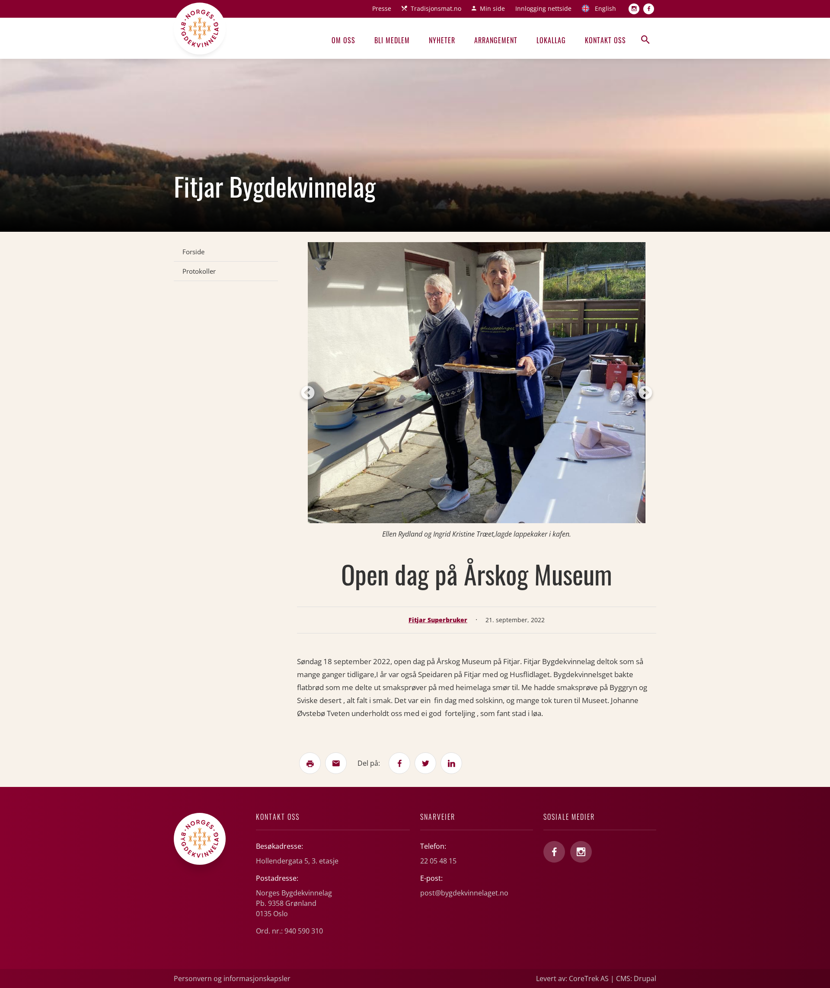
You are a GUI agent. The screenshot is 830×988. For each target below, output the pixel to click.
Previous (308, 393)
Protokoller (199, 271)
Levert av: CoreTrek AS (572, 978)
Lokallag (551, 40)
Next (645, 393)
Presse (381, 8)
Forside (193, 251)
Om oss (343, 40)
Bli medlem (392, 40)
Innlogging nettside (543, 8)
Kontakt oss (605, 40)
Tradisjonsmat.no (436, 8)
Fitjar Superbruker (438, 620)
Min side (492, 8)
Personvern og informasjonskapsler (232, 978)
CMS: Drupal (636, 978)
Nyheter (442, 40)
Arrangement (495, 40)
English (605, 8)
